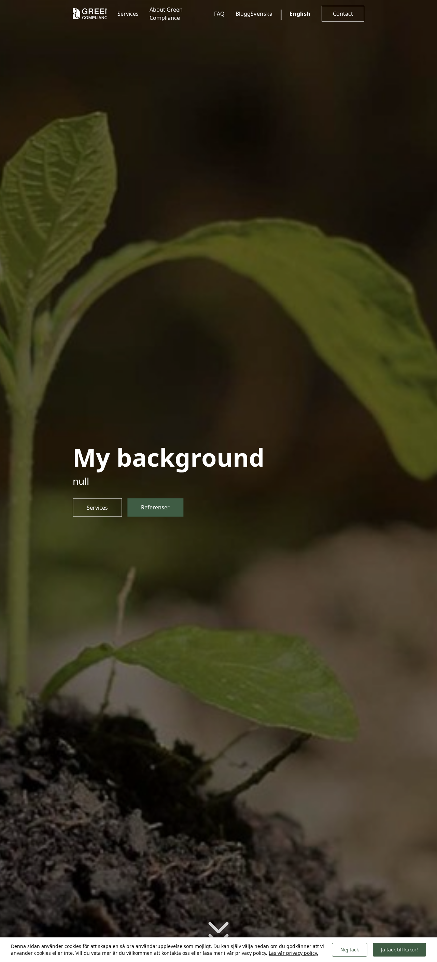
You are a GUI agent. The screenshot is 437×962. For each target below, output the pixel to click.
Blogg (243, 13)
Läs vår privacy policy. (293, 953)
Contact (343, 13)
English (300, 13)
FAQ (219, 13)
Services (128, 13)
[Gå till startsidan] (89, 13)
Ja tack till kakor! (399, 949)
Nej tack (349, 949)
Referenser (155, 507)
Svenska (262, 13)
